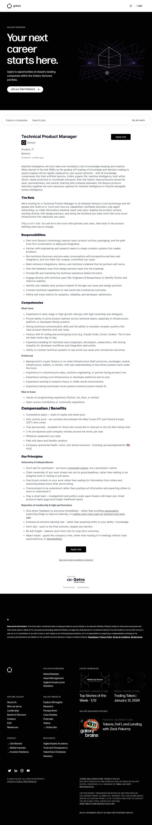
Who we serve (14, 706)
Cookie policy (83, 587)
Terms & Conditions (121, 637)
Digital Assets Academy (55, 743)
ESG (9, 723)
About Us (11, 702)
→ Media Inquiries (16, 748)
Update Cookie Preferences (22, 782)
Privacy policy (69, 587)
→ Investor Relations (18, 752)
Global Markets (51, 674)
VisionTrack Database (54, 752)
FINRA (119, 784)
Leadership (13, 710)
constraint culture (78, 467)
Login (139, 5)
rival (46, 499)
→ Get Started (14, 743)
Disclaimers (93, 637)
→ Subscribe (50, 727)
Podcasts (48, 719)
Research (48, 706)
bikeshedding (54, 538)
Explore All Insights (52, 702)
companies (16, 120)
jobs (38, 120)
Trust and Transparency (55, 748)
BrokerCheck (87, 787)
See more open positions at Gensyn (76, 560)
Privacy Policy (106, 637)
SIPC (129, 784)
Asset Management (53, 678)
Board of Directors (16, 715)
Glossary (48, 756)
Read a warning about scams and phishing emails (106, 813)
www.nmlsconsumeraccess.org (97, 804)
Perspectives (50, 710)
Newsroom (12, 727)
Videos (46, 723)
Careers (11, 719)
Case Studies (50, 715)
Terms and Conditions (91, 779)
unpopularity (111, 510)
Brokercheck (136, 637)
